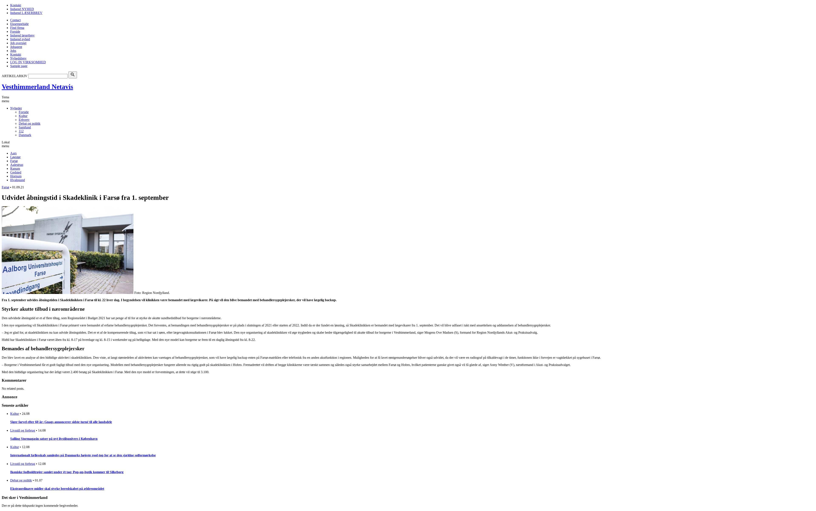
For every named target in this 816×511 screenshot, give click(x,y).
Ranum (15, 168)
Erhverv (24, 119)
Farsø (14, 161)
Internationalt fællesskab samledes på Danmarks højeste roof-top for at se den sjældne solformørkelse (83, 455)
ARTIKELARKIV (14, 76)
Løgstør (15, 157)
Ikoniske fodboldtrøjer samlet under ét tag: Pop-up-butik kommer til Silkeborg (66, 472)
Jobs (13, 50)
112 (21, 131)
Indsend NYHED (22, 9)
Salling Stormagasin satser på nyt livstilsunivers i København (54, 438)
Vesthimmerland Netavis (37, 86)
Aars (13, 153)
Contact (15, 20)
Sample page (18, 66)
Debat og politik (29, 123)
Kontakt (15, 5)
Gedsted (15, 172)
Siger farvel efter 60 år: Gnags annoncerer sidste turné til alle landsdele (61, 422)
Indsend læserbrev (22, 35)
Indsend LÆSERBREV (26, 13)
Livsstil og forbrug (22, 430)
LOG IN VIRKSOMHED (28, 62)
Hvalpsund (17, 180)
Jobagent (16, 47)
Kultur (23, 116)
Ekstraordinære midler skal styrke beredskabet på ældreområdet (57, 488)
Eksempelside (19, 24)
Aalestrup (16, 165)
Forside (15, 31)
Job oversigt (18, 43)
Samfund (25, 127)
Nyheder (16, 108)
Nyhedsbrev (18, 58)
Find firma (17, 28)
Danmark (25, 135)
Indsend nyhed (20, 39)
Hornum (15, 176)
